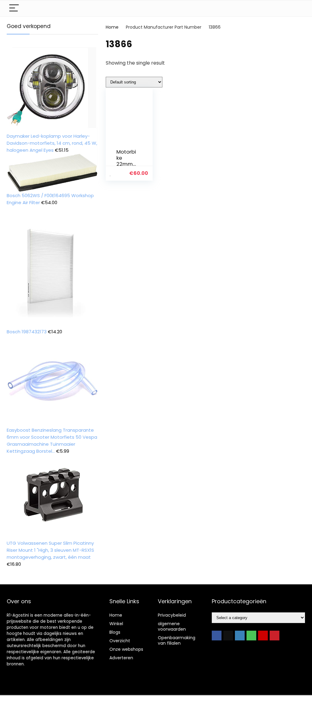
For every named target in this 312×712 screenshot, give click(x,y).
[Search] (296, 8)
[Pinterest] (274, 635)
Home (112, 27)
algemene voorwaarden (172, 626)
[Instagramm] (240, 635)
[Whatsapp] (251, 635)
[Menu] (14, 8)
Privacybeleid (172, 615)
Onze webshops (126, 649)
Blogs (114, 632)
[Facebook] (217, 635)
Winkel (116, 624)
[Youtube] (263, 635)
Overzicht (119, 641)
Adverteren (121, 658)
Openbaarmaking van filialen (176, 640)
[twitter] (228, 635)
